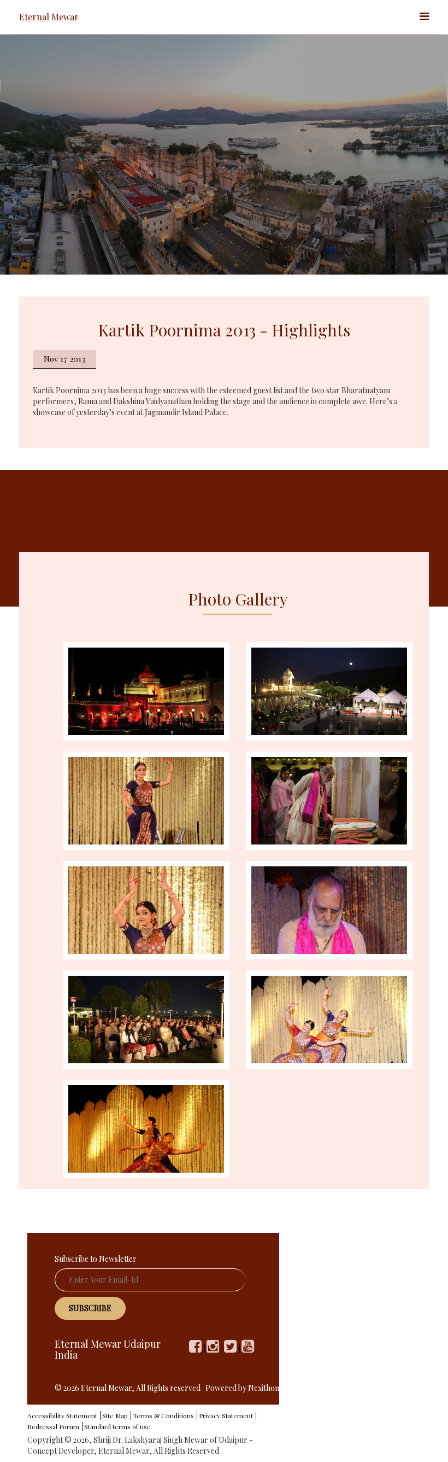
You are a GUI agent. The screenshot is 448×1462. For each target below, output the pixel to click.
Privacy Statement (226, 1415)
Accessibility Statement (62, 1415)
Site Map (115, 1415)
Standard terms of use (117, 1426)
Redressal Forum (53, 1426)
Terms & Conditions (163, 1415)
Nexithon (263, 1388)
